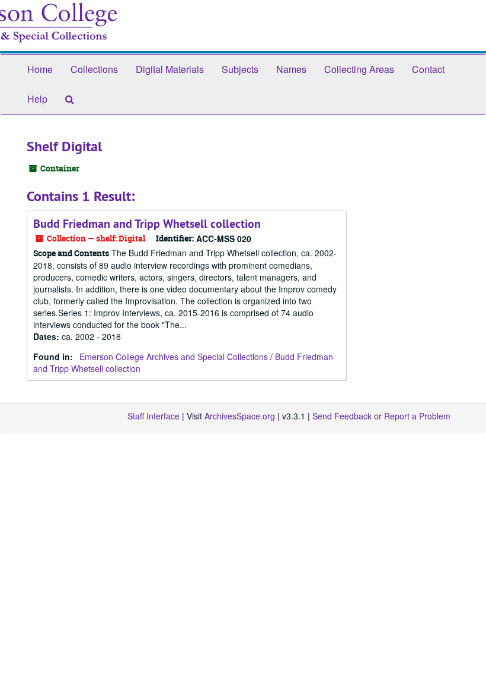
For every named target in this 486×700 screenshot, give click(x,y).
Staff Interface (153, 416)
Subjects (240, 69)
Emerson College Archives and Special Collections (173, 356)
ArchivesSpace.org (239, 416)
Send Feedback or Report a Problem (381, 416)
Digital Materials (170, 69)
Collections (94, 69)
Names (291, 69)
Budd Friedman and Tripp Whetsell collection (147, 223)
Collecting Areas (359, 69)
